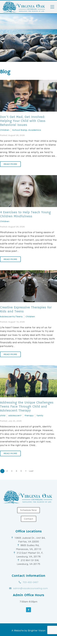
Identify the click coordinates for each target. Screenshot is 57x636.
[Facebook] (28, 609)
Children (4, 130)
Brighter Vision (37, 630)
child (2, 415)
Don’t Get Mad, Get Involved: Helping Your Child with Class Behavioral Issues (22, 121)
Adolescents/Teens (11, 316)
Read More (10, 164)
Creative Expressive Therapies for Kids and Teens (25, 309)
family (40, 415)
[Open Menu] (52, 7)
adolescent (15, 415)
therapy (29, 415)
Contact (28, 519)
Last (31, 471)
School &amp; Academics (26, 130)
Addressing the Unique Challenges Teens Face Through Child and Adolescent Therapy (26, 407)
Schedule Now (28, 510)
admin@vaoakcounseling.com (30, 588)
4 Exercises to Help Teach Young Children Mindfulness (25, 214)
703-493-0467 (30, 582)
